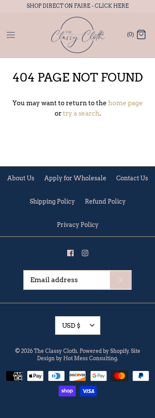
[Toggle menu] (11, 34)
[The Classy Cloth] (78, 35)
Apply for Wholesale (75, 178)
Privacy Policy (78, 224)
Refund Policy (105, 201)
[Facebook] (70, 253)
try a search (81, 113)
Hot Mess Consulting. (90, 358)
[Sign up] (120, 280)
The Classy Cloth (55, 351)
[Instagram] (85, 253)
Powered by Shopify (104, 351)
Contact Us (132, 178)
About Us (20, 178)
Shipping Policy (52, 201)
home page (125, 103)
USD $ (71, 326)
